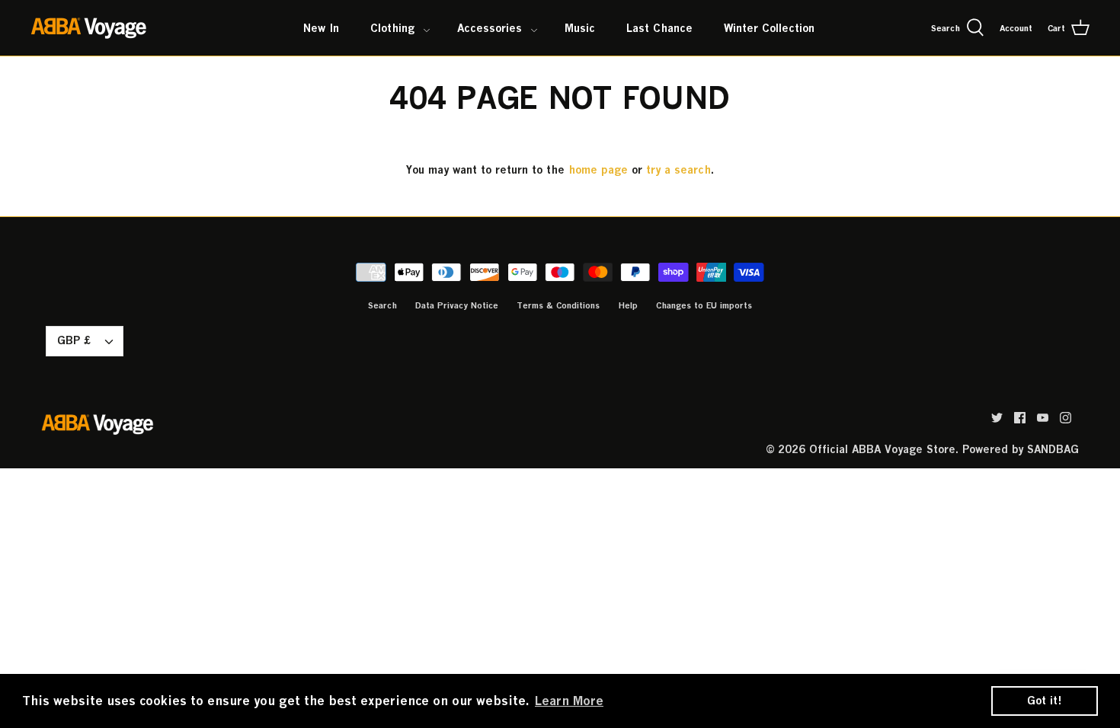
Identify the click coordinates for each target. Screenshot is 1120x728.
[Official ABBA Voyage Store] (89, 27)
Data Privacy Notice (456, 305)
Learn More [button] (569, 700)
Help (628, 305)
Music (580, 27)
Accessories (489, 27)
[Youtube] (1042, 417)
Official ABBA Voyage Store (882, 448)
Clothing (392, 27)
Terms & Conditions (558, 305)
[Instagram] (1065, 417)
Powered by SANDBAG (1020, 448)
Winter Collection (769, 27)
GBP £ (74, 340)
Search (382, 305)
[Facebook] (1020, 417)
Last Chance (659, 27)
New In (321, 27)
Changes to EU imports (704, 305)
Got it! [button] (1044, 700)
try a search (678, 169)
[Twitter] (997, 417)
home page (598, 169)
